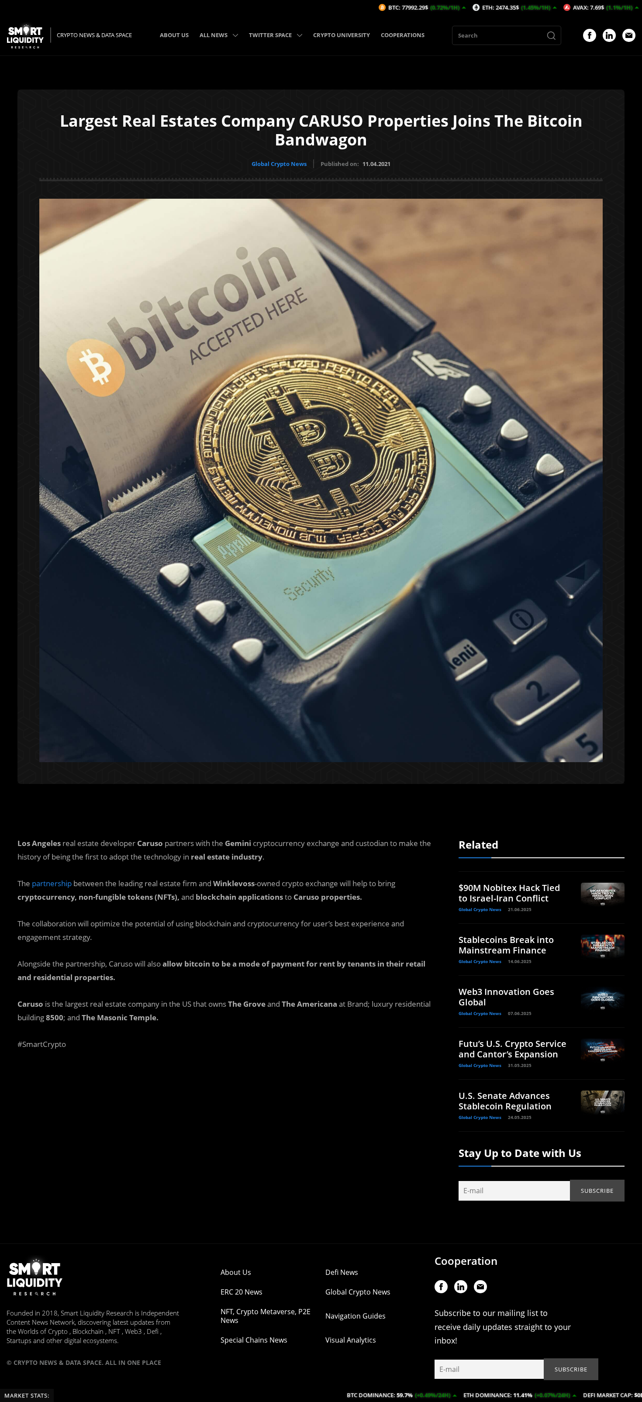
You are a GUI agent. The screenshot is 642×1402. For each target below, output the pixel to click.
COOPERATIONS (403, 35)
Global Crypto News (279, 164)
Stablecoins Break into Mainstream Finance (506, 945)
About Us (236, 1272)
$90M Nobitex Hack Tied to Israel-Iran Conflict (509, 893)
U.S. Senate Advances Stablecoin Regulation (505, 1101)
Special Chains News (254, 1340)
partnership (52, 883)
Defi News (341, 1272)
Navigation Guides (355, 1316)
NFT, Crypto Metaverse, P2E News (266, 1316)
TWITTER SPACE (270, 35)
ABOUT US (174, 35)
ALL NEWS (214, 35)
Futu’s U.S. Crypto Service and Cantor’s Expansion (512, 1049)
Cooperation (466, 1261)
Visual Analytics (350, 1340)
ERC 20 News (241, 1292)
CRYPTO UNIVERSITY (341, 35)
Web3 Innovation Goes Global (506, 997)
